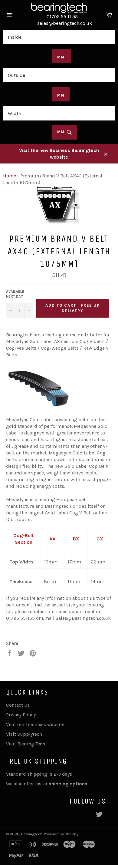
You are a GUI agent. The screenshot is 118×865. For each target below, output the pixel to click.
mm (62, 132)
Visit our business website (35, 724)
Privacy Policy (21, 715)
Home (9, 176)
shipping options (69, 784)
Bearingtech (31, 834)
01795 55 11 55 (62, 16)
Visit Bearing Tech (25, 744)
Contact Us (18, 705)
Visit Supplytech (24, 734)
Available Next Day (15, 294)
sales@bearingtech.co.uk (64, 23)
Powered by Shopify (61, 834)
